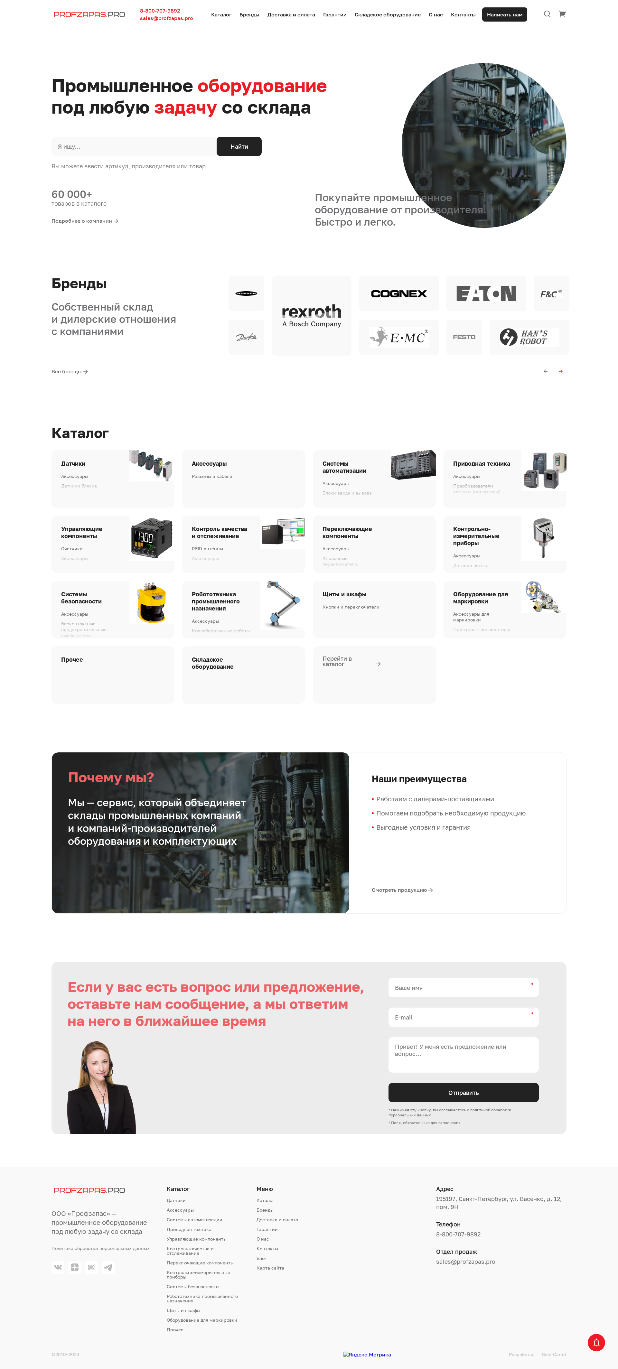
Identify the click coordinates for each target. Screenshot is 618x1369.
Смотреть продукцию (399, 890)
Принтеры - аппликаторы (481, 629)
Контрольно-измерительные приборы (476, 535)
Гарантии (335, 15)
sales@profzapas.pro (166, 18)
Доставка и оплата (291, 15)
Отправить (463, 1092)
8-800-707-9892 (160, 11)
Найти (239, 146)
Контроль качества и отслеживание (219, 532)
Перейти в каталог (337, 661)
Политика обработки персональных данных (101, 1248)
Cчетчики (72, 548)
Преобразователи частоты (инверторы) (477, 488)
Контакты (463, 15)
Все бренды (67, 371)
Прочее (72, 659)
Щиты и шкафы (345, 594)
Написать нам (505, 14)
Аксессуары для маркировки (471, 616)
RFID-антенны (207, 548)
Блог (262, 1258)
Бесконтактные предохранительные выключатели (84, 629)
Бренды (249, 15)
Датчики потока (471, 565)
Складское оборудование (388, 15)
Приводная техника (481, 463)
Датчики (73, 463)
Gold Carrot (554, 1354)
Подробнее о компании (82, 221)
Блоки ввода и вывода (347, 493)
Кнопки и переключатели (351, 607)
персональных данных (410, 1115)
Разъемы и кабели (212, 476)
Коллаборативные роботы (221, 630)
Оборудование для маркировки (480, 598)
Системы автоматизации (344, 467)
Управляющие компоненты (81, 532)
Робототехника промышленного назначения (216, 601)
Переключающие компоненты (347, 532)
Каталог (221, 15)
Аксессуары (74, 476)
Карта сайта (270, 1268)
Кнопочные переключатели (340, 561)
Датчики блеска (79, 486)
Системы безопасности (81, 598)
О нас (436, 15)
